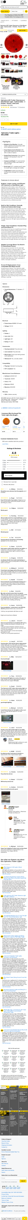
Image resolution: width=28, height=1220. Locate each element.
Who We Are (5, 1163)
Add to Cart (22, 30)
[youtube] (18, 1187)
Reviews (13, 107)
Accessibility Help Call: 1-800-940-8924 (12, 1192)
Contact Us (4, 1147)
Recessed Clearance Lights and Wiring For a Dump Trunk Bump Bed (15, 990)
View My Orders (6, 1141)
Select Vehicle (5, 11)
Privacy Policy (5, 1194)
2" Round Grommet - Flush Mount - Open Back (16, 427)
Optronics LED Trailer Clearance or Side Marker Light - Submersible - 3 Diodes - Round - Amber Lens (6, 427)
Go (26, 11)
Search (3, 1172)
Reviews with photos (9, 484)
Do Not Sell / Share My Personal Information (13, 1196)
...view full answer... (11, 912)
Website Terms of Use (7, 1202)
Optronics (3, 98)
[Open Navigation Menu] (1, 1)
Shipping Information (7, 1145)
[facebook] (7, 1187)
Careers (4, 1165)
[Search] (3, 7)
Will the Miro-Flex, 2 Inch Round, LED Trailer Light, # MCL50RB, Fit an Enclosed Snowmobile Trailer (15, 1011)
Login (3, 1156)
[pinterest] (11, 1187)
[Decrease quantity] (2, 120)
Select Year (14, 11)
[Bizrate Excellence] (7, 1211)
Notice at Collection (7, 1198)
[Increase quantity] (8, 120)
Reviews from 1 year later (10, 482)
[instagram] (14, 1187)
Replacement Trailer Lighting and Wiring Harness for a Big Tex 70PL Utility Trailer (14, 936)
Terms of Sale (5, 1200)
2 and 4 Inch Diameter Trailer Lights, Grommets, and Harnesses (13, 956)
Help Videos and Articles (8, 1170)
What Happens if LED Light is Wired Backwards (13, 868)
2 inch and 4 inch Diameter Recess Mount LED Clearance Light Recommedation (15, 1030)
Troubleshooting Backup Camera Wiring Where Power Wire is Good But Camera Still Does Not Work (15, 878)
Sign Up (4, 1158)
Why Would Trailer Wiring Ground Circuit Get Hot (15, 978)
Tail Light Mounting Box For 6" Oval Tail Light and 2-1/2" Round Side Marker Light (15, 916)
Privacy (3, 1181)
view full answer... (6, 874)
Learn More (5, 444)
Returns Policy (5, 1143)
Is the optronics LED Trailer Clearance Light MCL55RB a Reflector (15, 896)
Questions (21, 107)
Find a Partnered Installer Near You (10, 1152)
